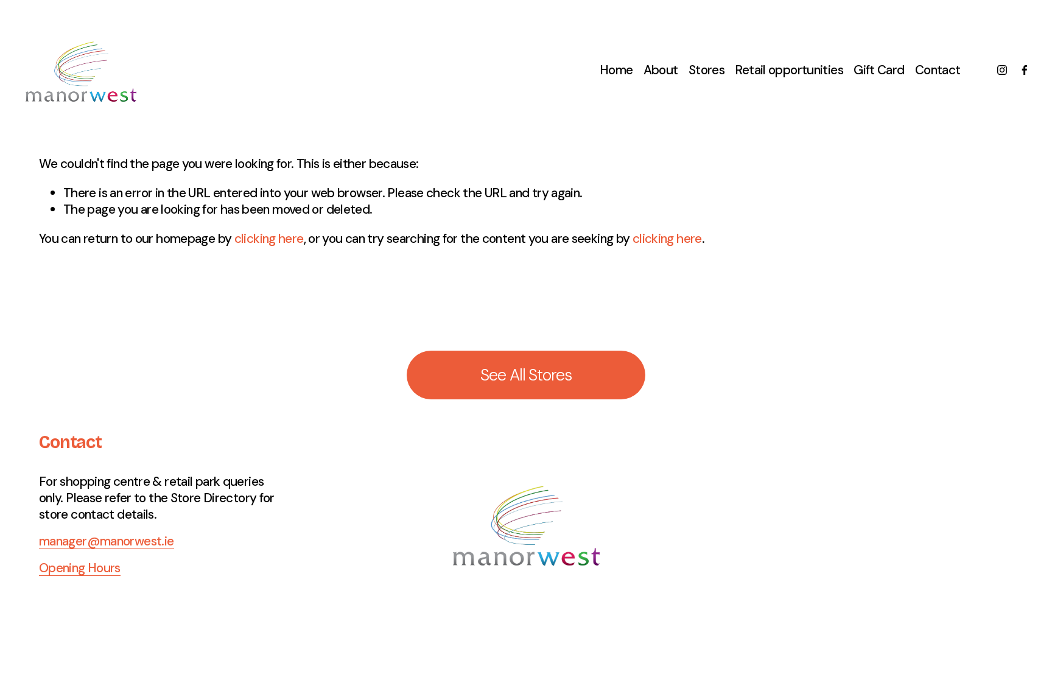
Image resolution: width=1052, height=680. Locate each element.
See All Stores (526, 375)
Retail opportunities (789, 69)
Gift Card (879, 69)
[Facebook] (1025, 70)
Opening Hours (80, 567)
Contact (938, 69)
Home (616, 69)
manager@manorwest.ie (106, 541)
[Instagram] (1002, 70)
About (660, 69)
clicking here (269, 238)
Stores (706, 69)
